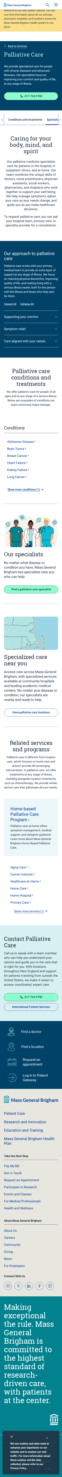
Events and (17, 1194)
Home (18, 888)
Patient (14, 1113)
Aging (18, 867)
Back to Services (17, 46)
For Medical (22, 1201)
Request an (21, 1180)
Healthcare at (24, 881)
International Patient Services (31, 1007)
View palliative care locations (31, 712)
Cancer (21, 874)
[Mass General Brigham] (17, 5)
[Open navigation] (56, 5)
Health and (18, 1208)
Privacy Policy (18, 1468)
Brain (15, 449)
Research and (25, 1122)
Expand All (10, 304)
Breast (17, 456)
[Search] (47, 4)
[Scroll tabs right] (60, 119)
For (14, 1266)
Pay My (11, 1166)
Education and (23, 1130)
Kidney (17, 470)
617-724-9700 (33, 96)
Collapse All (27, 304)
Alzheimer (20, 442)
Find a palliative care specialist (31, 589)
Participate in (20, 1187)
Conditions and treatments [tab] (25, 119)
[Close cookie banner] (47, 1438)
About (10, 1231)
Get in (13, 1173)
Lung (16, 477)
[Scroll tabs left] (2, 119)
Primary (19, 902)
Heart (16, 463)
